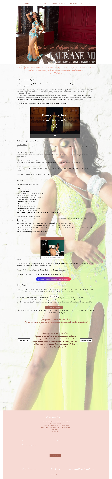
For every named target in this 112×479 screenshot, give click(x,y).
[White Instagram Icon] (51, 469)
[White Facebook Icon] (55, 469)
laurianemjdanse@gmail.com (81, 469)
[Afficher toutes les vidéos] (55, 136)
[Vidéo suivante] (76, 120)
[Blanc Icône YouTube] (59, 469)
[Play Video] (55, 126)
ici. (73, 291)
